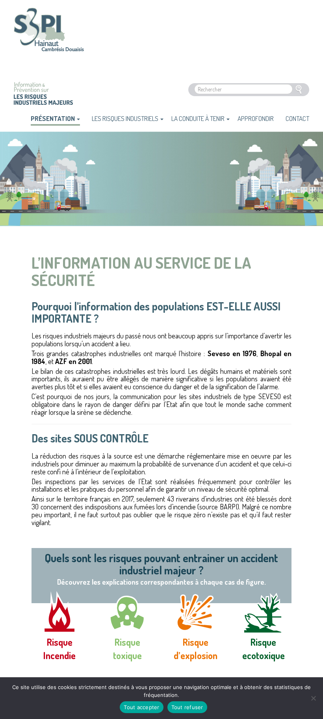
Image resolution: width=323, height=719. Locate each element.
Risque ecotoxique (263, 648)
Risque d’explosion (195, 648)
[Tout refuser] (313, 698)
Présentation (53, 118)
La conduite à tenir (198, 118)
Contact (297, 118)
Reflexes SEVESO (49, 34)
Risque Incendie (59, 648)
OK (298, 90)
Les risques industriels (126, 118)
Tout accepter (141, 707)
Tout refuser (187, 707)
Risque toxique (127, 648)
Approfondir (256, 118)
